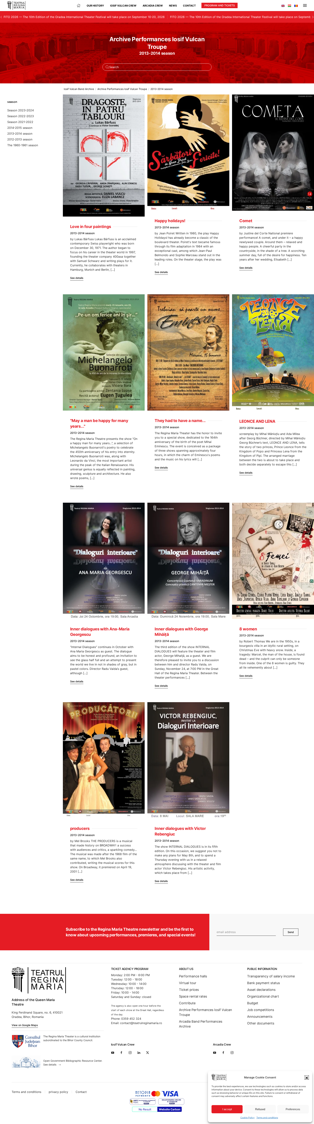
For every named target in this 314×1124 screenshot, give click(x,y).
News (173, 5)
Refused (260, 1109)
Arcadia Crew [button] (153, 5)
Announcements (259, 1016)
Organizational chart (263, 996)
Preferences (293, 1109)
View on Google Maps (25, 1025)
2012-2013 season (19, 139)
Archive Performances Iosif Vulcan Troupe (205, 1012)
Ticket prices (189, 990)
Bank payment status (263, 983)
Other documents (260, 1023)
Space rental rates (193, 996)
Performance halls (193, 976)
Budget (252, 1003)
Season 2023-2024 (20, 110)
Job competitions (260, 1010)
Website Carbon (169, 1109)
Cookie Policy (247, 1117)
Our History (95, 5)
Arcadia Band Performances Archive (200, 1024)
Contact (189, 5)
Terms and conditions (267, 1117)
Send (291, 932)
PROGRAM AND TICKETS (219, 5)
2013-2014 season (19, 133)
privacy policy (58, 1092)
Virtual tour (187, 983)
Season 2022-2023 (20, 116)
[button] (307, 1077)
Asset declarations (261, 990)
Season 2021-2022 (20, 122)
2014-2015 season (19, 128)
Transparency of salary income (271, 976)
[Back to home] (16, 5)
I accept (227, 1109)
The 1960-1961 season (22, 145)
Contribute (187, 1003)
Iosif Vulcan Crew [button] (123, 5)
